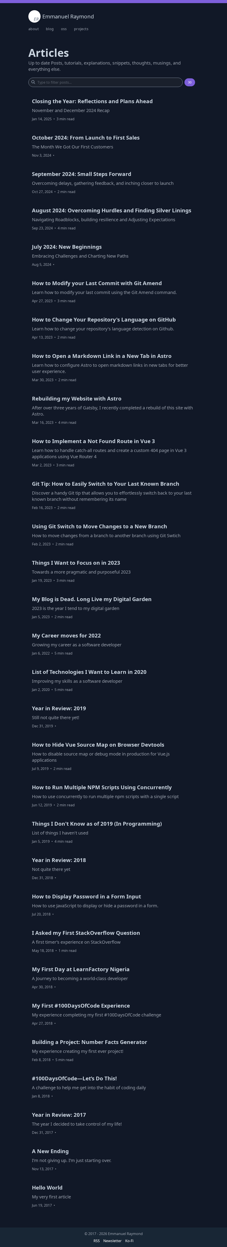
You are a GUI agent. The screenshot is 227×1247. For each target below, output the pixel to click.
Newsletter (112, 1240)
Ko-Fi (129, 1240)
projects (81, 28)
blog (50, 28)
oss (64, 28)
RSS (97, 1240)
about (33, 28)
